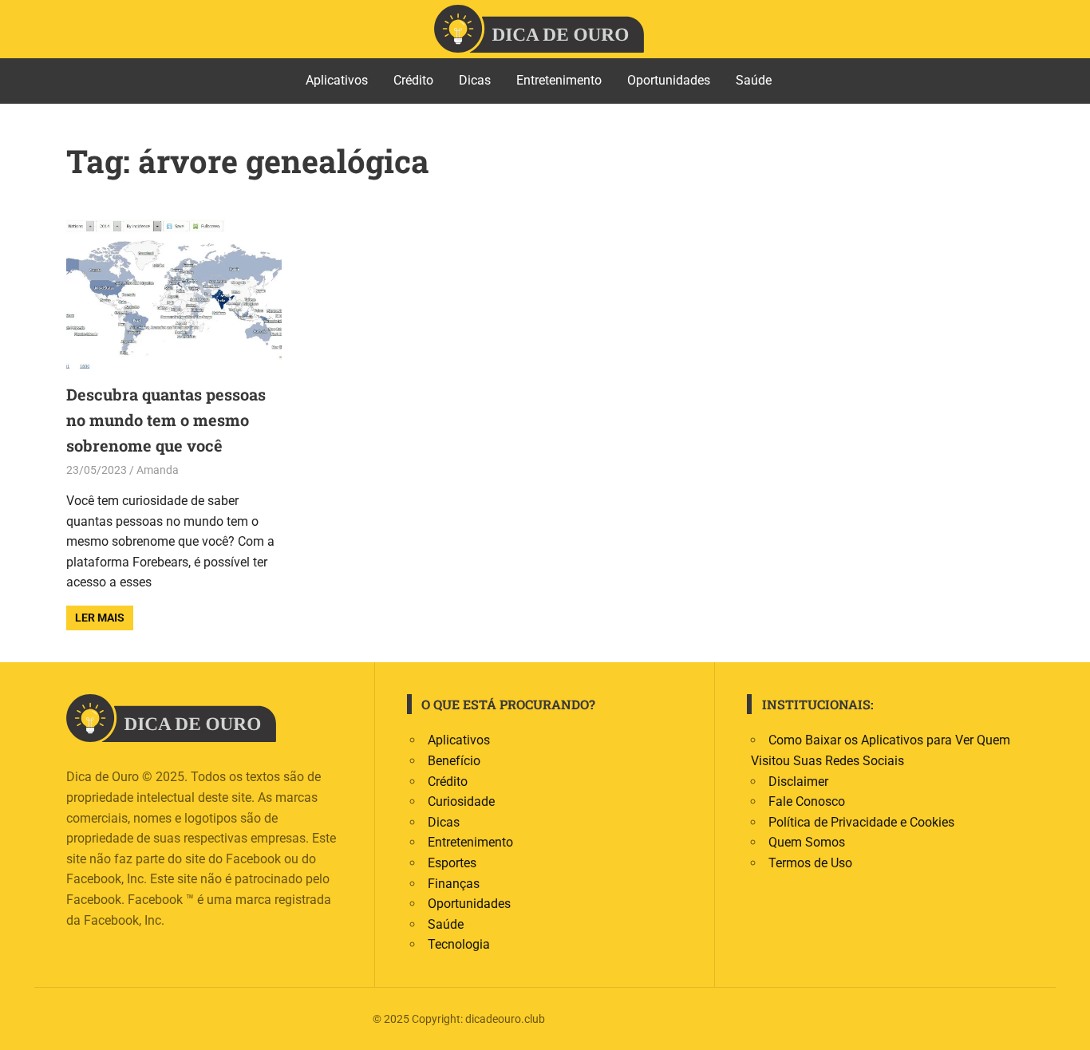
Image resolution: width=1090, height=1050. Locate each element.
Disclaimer (798, 781)
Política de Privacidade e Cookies (861, 822)
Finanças (454, 883)
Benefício (454, 760)
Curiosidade (461, 801)
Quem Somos (806, 842)
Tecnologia (459, 944)
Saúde (754, 80)
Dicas (475, 80)
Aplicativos (337, 80)
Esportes (452, 862)
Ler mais (99, 617)
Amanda (157, 470)
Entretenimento (559, 80)
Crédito (413, 80)
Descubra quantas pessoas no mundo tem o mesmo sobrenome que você (166, 420)
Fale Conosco (806, 801)
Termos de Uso (810, 862)
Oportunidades (668, 80)
